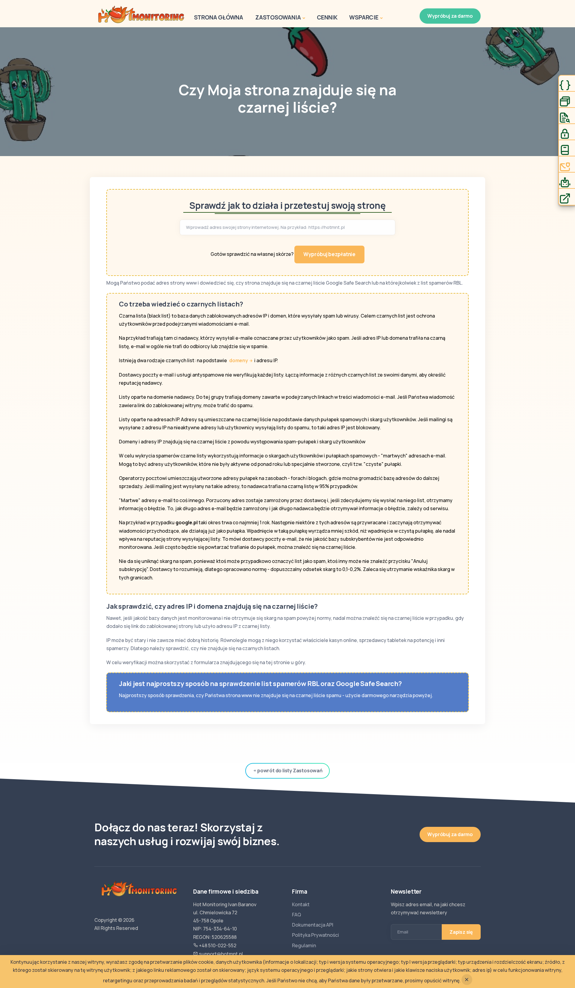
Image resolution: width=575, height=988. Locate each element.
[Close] (466, 979)
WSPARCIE (363, 17)
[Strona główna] (141, 14)
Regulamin (304, 945)
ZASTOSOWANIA (278, 17)
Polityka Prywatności (315, 935)
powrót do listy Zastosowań (290, 770)
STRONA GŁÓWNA (218, 17)
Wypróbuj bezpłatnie (329, 254)
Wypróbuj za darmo (450, 16)
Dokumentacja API (312, 924)
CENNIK (327, 17)
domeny (238, 360)
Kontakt (301, 904)
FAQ (296, 914)
